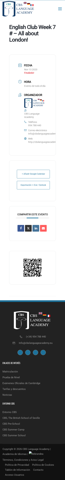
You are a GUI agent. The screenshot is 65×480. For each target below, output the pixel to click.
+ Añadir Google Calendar (33, 174)
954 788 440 (34, 125)
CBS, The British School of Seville (21, 417)
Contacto (38, 469)
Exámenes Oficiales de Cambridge (21, 383)
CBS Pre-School (11, 423)
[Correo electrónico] (43, 228)
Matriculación (10, 371)
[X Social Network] (28, 228)
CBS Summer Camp (13, 429)
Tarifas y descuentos (14, 389)
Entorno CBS (9, 412)
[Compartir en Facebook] (21, 228)
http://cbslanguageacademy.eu (44, 142)
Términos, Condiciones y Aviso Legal (23, 459)
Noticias (7, 394)
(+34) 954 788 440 (36, 336)
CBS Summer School (14, 435)
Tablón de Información (17, 469)
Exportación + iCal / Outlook (33, 185)
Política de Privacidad (17, 464)
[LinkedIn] (35, 228)
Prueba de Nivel (11, 377)
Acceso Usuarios (14, 474)
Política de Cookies (43, 464)
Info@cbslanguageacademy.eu (44, 133)
